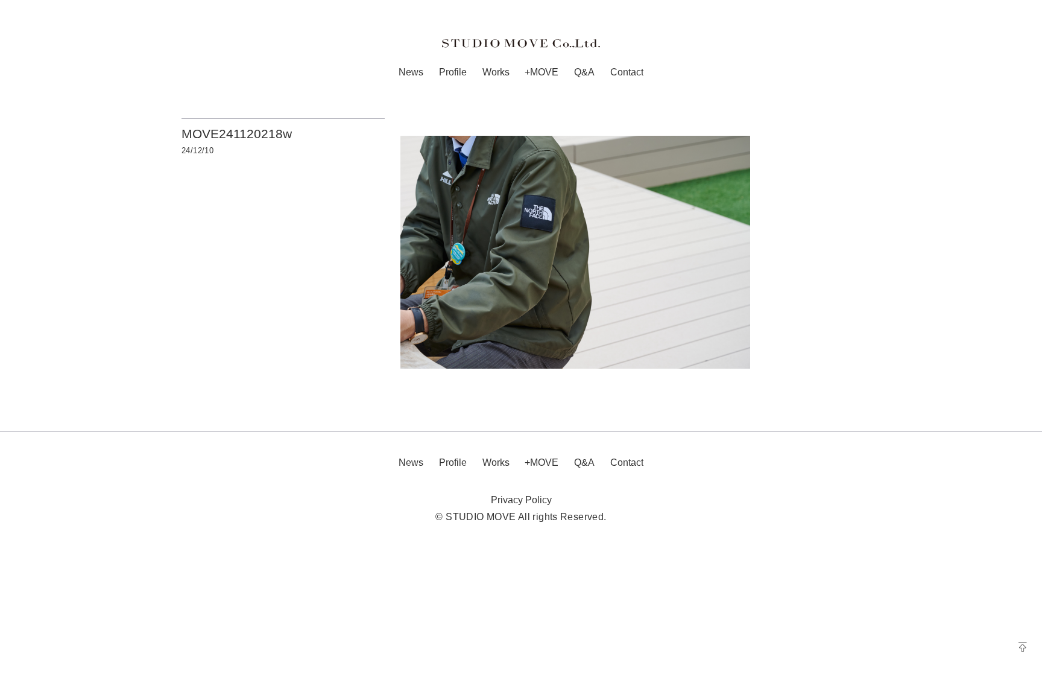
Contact (626, 72)
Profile (453, 72)
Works (496, 72)
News (411, 72)
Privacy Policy (521, 500)
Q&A (584, 72)
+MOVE (541, 72)
